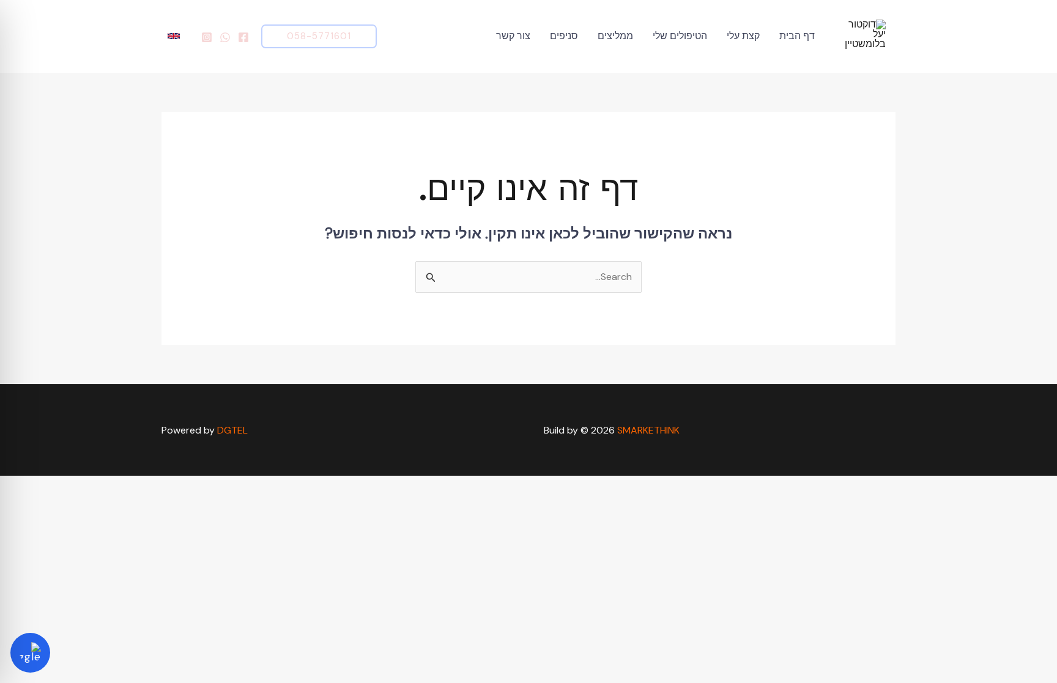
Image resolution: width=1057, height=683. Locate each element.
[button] (319, 36)
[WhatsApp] (225, 37)
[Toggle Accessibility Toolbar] (30, 653)
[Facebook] (243, 37)
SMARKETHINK (648, 430)
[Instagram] (206, 37)
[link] (175, 36)
